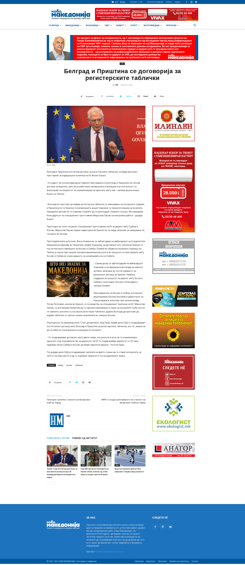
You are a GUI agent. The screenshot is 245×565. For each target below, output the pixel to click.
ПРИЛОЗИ (171, 25)
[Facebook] (187, 2)
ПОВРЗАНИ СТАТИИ (58, 438)
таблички (79, 365)
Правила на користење (179, 561)
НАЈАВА (177, 2)
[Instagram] (191, 2)
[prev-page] (48, 483)
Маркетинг (150, 561)
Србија (60, 365)
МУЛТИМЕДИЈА (152, 25)
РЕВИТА (169, 2)
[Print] (89, 382)
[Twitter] (76, 382)
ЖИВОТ (120, 25)
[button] (194, 25)
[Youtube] (196, 2)
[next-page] (53, 483)
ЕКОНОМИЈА (92, 25)
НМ (116, 85)
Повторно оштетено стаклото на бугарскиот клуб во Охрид (68, 401)
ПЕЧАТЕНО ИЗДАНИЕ (155, 2)
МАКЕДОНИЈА (72, 25)
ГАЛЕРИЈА (54, 25)
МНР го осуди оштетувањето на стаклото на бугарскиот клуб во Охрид (123, 401)
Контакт (195, 561)
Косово (69, 365)
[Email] (83, 382)
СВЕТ (107, 25)
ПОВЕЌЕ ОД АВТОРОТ (85, 438)
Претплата (162, 561)
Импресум (139, 561)
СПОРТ (133, 25)
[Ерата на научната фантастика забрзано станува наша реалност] (130, 455)
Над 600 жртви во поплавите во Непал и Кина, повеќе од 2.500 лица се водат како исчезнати (95, 472)
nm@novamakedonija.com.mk (109, 551)
